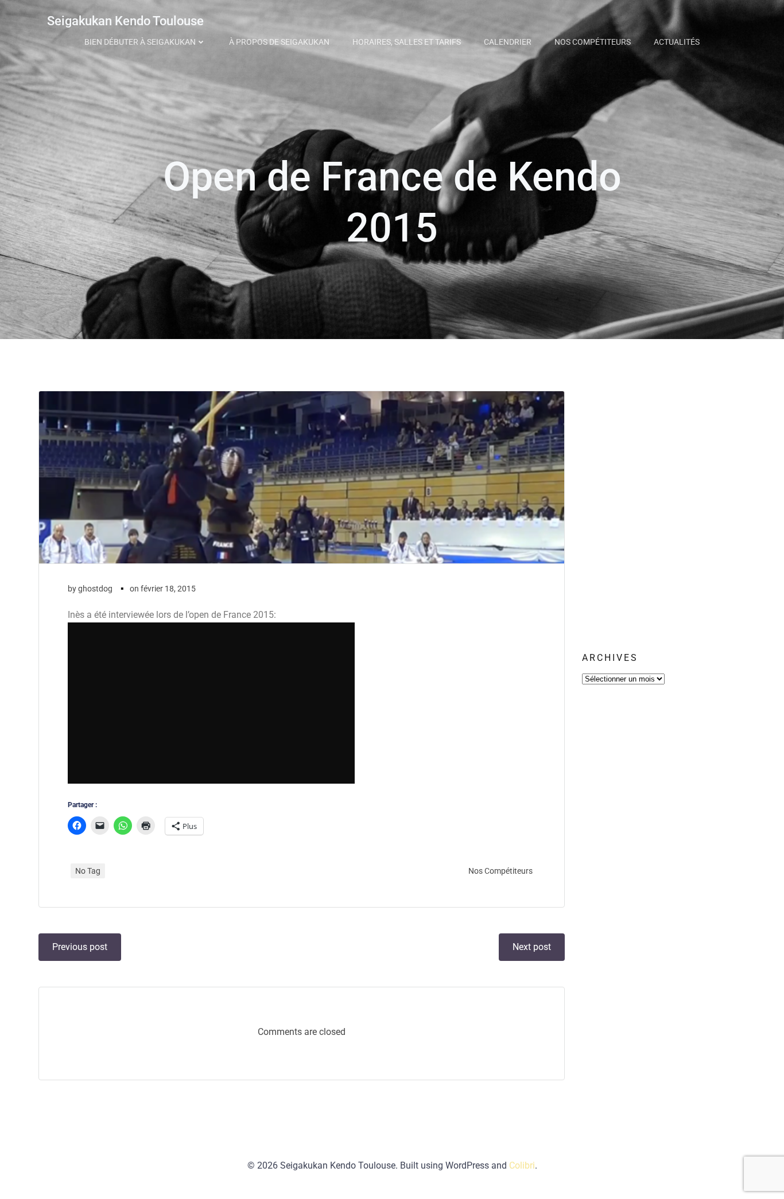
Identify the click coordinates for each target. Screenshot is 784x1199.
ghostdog (95, 588)
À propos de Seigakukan (279, 41)
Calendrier (507, 41)
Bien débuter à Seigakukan (140, 41)
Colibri (522, 1165)
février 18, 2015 (168, 588)
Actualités (677, 41)
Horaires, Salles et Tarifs (406, 41)
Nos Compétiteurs (592, 41)
